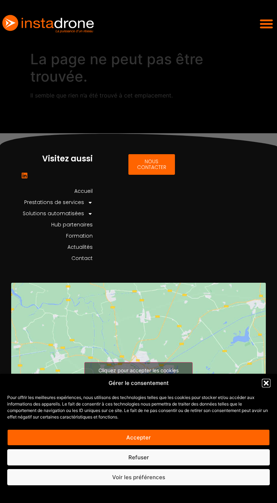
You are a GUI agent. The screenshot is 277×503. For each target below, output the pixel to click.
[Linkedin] (24, 175)
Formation (79, 235)
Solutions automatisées (53, 213)
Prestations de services (54, 202)
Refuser (138, 457)
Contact (82, 258)
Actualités (80, 247)
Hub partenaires (72, 224)
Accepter (138, 437)
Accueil (83, 191)
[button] (266, 383)
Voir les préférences (138, 477)
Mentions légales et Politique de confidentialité (139, 494)
